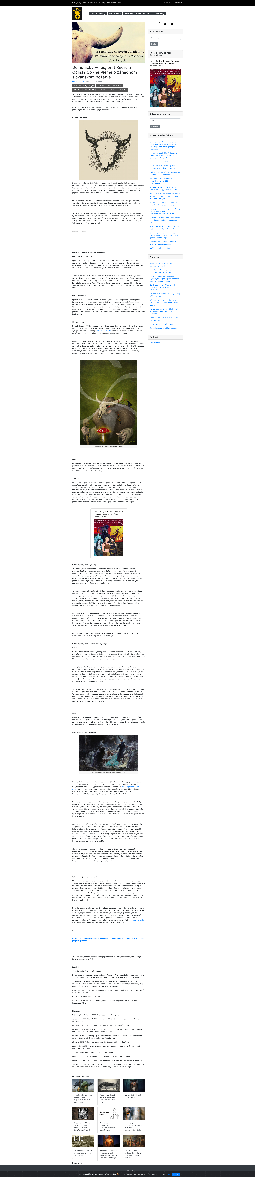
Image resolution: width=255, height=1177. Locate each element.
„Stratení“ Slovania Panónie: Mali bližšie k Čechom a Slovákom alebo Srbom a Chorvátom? (165, 220)
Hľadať (153, 44)
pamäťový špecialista (103, 331)
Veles (104, 89)
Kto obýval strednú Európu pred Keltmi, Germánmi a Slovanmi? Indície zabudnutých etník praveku (165, 211)
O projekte (168, 3)
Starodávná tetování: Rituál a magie (163, 328)
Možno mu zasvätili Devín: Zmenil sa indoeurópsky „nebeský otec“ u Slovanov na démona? (164, 155)
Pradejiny (159, 13)
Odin (113, 89)
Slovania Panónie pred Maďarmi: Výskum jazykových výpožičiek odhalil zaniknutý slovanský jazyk (164, 278)
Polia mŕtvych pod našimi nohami (162, 324)
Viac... (168, 1174)
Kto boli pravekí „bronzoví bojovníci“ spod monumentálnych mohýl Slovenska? (164, 311)
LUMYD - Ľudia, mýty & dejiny (161, 248)
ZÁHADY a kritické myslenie (138, 13)
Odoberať (154, 126)
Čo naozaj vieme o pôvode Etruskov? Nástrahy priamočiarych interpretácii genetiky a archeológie (164, 235)
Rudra (123, 89)
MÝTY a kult (115, 13)
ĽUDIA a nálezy (98, 13)
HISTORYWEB (155, 343)
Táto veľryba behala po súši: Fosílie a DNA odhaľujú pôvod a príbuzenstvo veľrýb (164, 302)
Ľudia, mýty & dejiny (96, 3)
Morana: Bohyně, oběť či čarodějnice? (164, 162)
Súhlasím (176, 1174)
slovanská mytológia (84, 85)
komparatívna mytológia (85, 89)
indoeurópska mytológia (109, 85)
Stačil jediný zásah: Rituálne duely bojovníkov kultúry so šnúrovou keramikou (163, 287)
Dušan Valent (78, 82)
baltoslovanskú (138, 920)
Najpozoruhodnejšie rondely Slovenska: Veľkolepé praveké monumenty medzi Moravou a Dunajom (165, 196)
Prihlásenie (178, 3)
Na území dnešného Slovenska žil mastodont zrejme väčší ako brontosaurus (162, 181)
